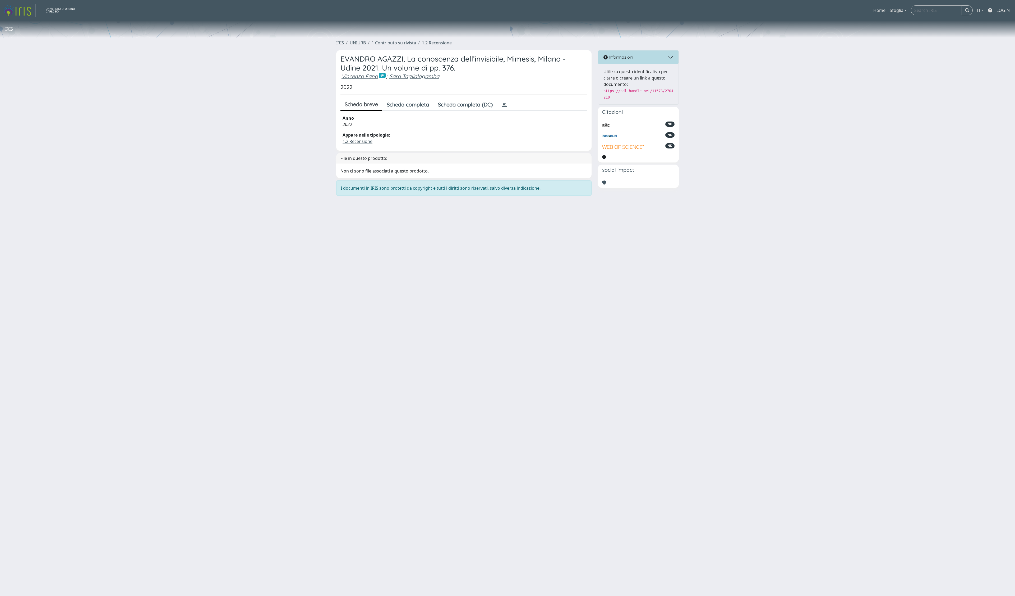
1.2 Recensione (437, 43)
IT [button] (979, 10)
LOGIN (1003, 10)
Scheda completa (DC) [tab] (465, 104)
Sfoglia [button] (896, 10)
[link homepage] (19, 10)
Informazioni (620, 57)
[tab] (504, 104)
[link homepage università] (62, 10)
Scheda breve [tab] (361, 104)
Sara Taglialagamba (414, 76)
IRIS (340, 43)
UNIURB (358, 43)
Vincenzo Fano (360, 76)
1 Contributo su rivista (394, 43)
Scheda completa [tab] (408, 104)
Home (879, 10)
